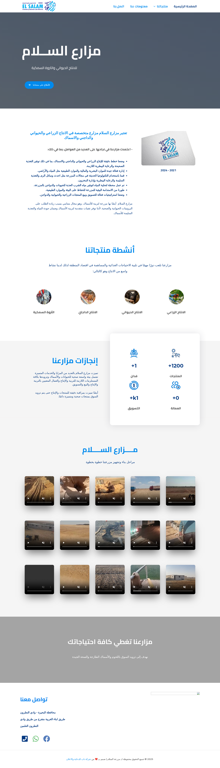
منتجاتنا (162, 6)
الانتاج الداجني (87, 312)
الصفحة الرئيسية (185, 6)
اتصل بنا (118, 6)
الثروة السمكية (43, 312)
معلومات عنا (139, 6)
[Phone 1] (24, 738)
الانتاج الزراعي (176, 312)
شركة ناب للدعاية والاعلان (78, 759)
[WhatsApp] (35, 738)
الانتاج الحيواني (132, 312)
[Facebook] (46, 738)
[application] (155, 6)
